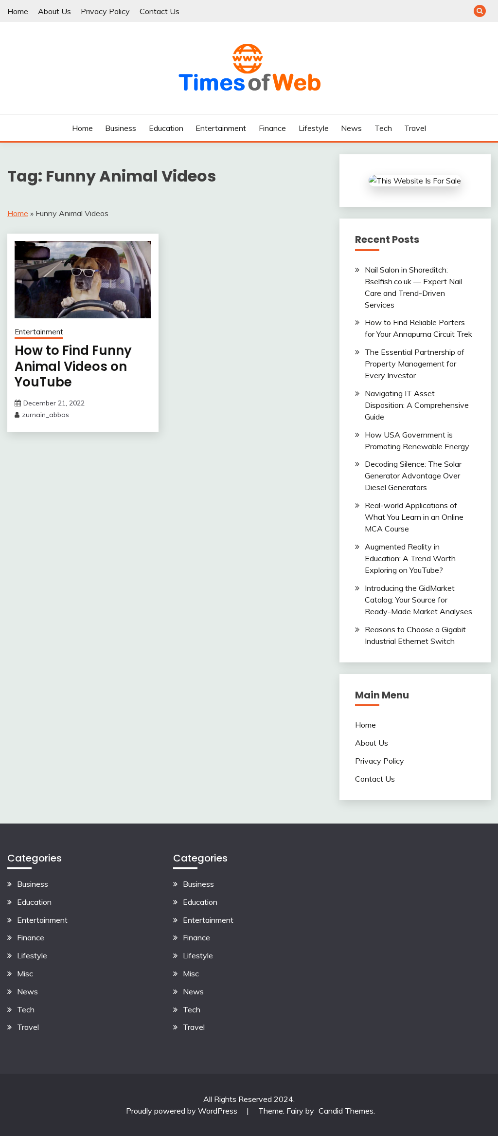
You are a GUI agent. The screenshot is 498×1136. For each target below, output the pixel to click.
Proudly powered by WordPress (182, 1111)
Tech (383, 128)
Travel (415, 128)
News (351, 128)
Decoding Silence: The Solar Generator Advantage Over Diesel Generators (413, 475)
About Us (54, 11)
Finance (272, 128)
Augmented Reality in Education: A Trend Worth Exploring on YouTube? (410, 558)
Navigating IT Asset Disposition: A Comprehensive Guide (417, 404)
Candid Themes (346, 1111)
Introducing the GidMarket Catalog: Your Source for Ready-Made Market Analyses (418, 599)
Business (120, 128)
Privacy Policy (105, 11)
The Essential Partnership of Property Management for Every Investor (414, 363)
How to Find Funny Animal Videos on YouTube (73, 366)
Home (17, 11)
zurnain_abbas (45, 414)
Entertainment (221, 128)
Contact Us (159, 11)
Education (166, 128)
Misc (25, 973)
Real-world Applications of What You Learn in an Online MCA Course (414, 516)
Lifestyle (314, 128)
